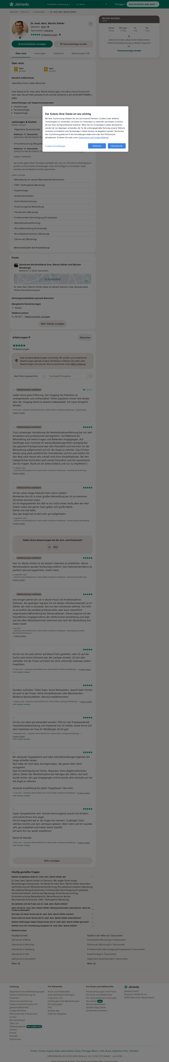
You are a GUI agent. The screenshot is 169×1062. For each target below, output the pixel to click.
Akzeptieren (117, 146)
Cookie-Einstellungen (55, 146)
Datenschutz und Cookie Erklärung (94, 137)
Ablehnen (97, 146)
